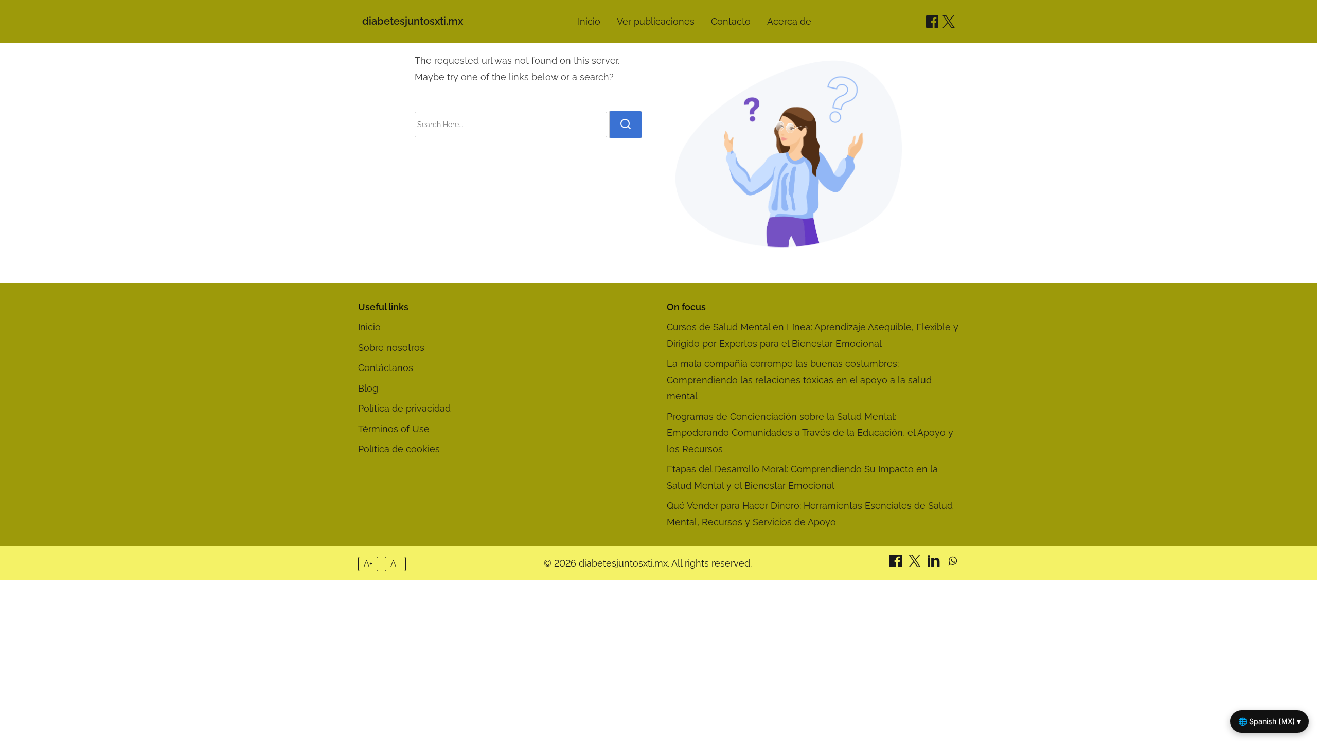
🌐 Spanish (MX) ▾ (1269, 721)
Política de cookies (399, 449)
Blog (368, 388)
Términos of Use (394, 429)
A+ (368, 564)
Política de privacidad (404, 408)
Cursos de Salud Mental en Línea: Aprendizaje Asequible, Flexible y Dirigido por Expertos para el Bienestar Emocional (812, 335)
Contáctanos (385, 367)
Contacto (731, 21)
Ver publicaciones (656, 21)
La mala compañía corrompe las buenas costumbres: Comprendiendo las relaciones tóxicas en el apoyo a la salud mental (799, 379)
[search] (625, 124)
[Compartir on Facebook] (932, 21)
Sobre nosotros (391, 347)
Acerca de (789, 21)
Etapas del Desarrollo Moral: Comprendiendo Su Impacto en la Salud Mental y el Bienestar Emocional (802, 477)
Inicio (589, 21)
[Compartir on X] (916, 563)
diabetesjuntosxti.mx (412, 21)
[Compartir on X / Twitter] (948, 21)
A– (395, 564)
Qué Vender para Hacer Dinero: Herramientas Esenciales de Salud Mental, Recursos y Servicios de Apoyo (810, 513)
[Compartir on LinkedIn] (935, 563)
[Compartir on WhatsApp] (953, 563)
